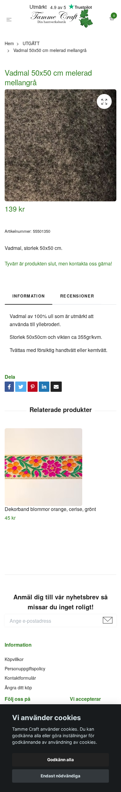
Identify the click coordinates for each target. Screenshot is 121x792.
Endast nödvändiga (60, 775)
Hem (9, 73)
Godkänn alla (60, 759)
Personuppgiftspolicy (25, 699)
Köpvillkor (14, 689)
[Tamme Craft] (60, 33)
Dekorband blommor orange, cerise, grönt (50, 539)
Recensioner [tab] (77, 326)
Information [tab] (28, 326)
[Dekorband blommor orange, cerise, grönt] (60, 497)
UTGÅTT (31, 73)
